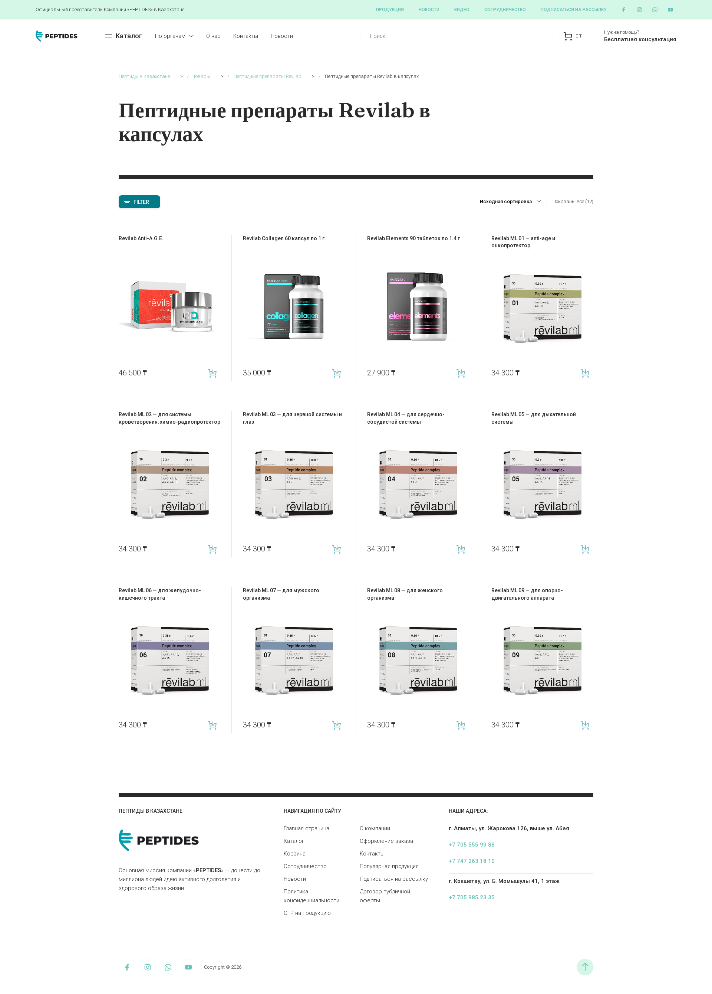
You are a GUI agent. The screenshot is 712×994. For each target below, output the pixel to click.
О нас (213, 36)
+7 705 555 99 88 (472, 844)
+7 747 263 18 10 (472, 861)
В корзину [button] (212, 373)
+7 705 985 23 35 (472, 897)
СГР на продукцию (307, 913)
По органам (170, 36)
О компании (375, 828)
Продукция (390, 9)
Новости (429, 9)
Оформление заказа (386, 841)
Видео (461, 9)
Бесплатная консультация (640, 39)
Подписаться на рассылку (574, 9)
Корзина (295, 853)
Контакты (245, 36)
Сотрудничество (505, 9)
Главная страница (306, 828)
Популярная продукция (389, 866)
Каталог (294, 841)
